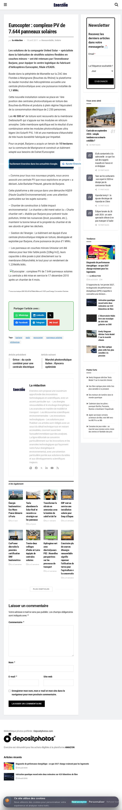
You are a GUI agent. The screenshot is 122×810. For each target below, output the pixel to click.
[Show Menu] (5, 5)
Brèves (92, 256)
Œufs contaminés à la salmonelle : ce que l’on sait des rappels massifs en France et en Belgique (105, 159)
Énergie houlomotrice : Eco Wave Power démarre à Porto (15, 510)
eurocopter (38, 337)
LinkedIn (39, 315)
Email (55, 322)
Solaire (58, 40)
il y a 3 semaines (68, 578)
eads (28, 337)
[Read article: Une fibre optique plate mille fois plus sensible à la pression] (91, 349)
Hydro (14, 497)
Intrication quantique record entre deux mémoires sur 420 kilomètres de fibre (47, 774)
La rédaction (17, 40)
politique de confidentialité (103, 807)
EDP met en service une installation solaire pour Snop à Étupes (67, 510)
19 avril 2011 (32, 40)
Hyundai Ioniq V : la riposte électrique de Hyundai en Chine (103, 198)
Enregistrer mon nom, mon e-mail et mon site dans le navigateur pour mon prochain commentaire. (38, 693)
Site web (48, 676)
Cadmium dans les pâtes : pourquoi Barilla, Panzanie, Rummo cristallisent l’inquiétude (101, 406)
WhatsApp (23, 315)
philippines (15, 342)
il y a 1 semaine (50, 521)
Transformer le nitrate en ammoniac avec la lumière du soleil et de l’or (51, 510)
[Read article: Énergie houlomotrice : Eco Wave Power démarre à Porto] (16, 495)
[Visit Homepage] (61, 5)
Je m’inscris (82, 797)
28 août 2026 (93, 279)
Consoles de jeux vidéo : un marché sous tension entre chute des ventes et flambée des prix (101, 429)
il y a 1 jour (14, 521)
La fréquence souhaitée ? (100, 66)
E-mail (13, 676)
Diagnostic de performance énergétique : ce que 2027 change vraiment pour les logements (52, 764)
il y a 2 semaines (68, 521)
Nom (12, 662)
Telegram (39, 322)
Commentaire (16, 622)
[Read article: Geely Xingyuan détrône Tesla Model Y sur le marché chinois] (91, 333)
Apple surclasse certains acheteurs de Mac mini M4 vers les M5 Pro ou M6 (101, 418)
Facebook (23, 322)
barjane (19, 337)
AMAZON (70, 747)
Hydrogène (51, 537)
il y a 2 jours (32, 524)
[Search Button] (116, 5)
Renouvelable (47, 40)
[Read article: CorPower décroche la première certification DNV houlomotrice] (16, 535)
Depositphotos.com (43, 731)
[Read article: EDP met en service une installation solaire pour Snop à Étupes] (68, 495)
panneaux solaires (54, 337)
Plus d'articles (41, 589)
